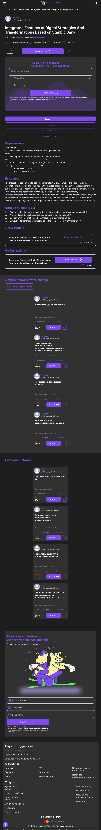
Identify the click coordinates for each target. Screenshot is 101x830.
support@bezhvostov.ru (16, 754)
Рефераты (24, 9)
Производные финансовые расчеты (48, 383)
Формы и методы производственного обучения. (49, 421)
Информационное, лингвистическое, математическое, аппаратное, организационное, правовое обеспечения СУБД (49, 347)
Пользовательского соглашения (38, 99)
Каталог (13, 9)
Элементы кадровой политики (50, 304)
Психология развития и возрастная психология (46, 555)
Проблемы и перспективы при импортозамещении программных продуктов (49, 594)
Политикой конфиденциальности (75, 98)
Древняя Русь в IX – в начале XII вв (50, 477)
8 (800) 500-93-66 (14, 750)
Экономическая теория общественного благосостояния (46, 517)
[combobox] (14, 78)
